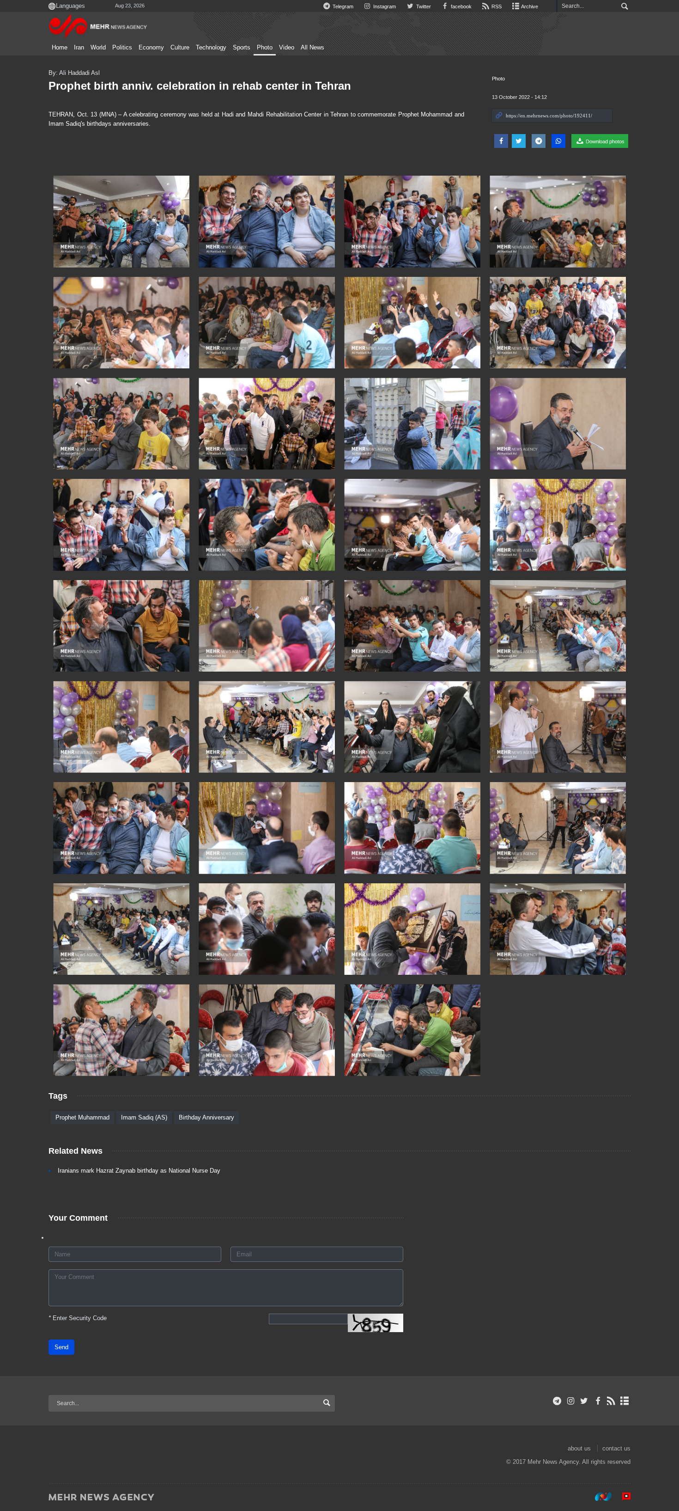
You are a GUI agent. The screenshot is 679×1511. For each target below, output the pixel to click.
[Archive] (624, 1401)
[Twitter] (584, 1401)
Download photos (604, 141)
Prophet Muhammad (82, 1117)
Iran (79, 47)
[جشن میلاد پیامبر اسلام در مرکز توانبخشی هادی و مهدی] (267, 929)
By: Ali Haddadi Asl (74, 72)
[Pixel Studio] (621, 1497)
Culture (179, 47)
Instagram (384, 6)
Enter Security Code (77, 1318)
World (98, 47)
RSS (496, 6)
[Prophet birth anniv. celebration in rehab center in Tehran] (121, 222)
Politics (122, 47)
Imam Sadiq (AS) (144, 1117)
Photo (265, 47)
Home (59, 47)
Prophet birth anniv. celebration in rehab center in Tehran (199, 86)
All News (312, 47)
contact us (616, 1448)
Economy (151, 47)
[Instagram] (570, 1401)
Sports (241, 47)
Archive (529, 6)
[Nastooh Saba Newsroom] (599, 1497)
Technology (211, 47)
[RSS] (611, 1401)
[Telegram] (557, 1401)
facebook (460, 6)
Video (286, 47)
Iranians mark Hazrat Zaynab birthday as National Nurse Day (139, 1170)
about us (579, 1448)
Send (61, 1347)
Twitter (422, 6)
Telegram (342, 6)
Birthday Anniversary (206, 1117)
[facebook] (597, 1401)
